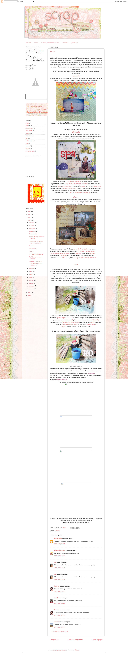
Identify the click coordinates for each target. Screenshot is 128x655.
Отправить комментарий (60, 631)
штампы (73, 188)
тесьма (83, 186)
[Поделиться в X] (75, 528)
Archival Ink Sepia (63, 258)
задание (57, 531)
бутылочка (97, 186)
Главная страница (75, 639)
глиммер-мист (67, 186)
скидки (28, 146)
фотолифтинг (30, 151)
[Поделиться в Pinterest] (79, 528)
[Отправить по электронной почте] (71, 528)
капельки (66, 188)
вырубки (92, 253)
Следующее (54, 639)
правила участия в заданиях (50, 43)
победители (29, 141)
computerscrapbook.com (60, 650)
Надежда (76, 132)
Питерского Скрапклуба (70, 322)
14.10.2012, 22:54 (59, 627)
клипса (85, 184)
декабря (32, 222)
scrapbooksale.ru (61, 380)
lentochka (57, 622)
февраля (32, 286)
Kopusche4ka (58, 538)
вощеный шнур (58, 253)
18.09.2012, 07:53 (59, 544)
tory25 (56, 598)
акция (27, 123)
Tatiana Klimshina (59, 550)
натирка (64, 255)
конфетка (29, 136)
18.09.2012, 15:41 (59, 556)
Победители (32, 248)
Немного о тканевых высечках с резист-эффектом (35, 263)
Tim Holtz (95, 320)
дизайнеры (74, 43)
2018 (29, 211)
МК (27, 138)
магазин (65, 43)
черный (71, 192)
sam (55, 562)
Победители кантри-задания (35, 258)
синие (59, 186)
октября (32, 228)
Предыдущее (97, 639)
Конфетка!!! (33, 234)
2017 (29, 214)
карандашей (68, 320)
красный (87, 192)
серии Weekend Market (80, 249)
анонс (27, 125)
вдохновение (29, 128)
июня (31, 274)
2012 (29, 220)
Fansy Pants (68, 184)
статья (28, 148)
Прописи (31, 246)
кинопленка (77, 184)
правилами (91, 373)
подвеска (67, 253)
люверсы (78, 253)
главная (28, 43)
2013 (29, 217)
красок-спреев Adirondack (65, 318)
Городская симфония (74, 181)
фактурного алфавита (69, 324)
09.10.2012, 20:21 (59, 591)
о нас (36, 43)
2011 (29, 292)
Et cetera (81, 251)
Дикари (52, 51)
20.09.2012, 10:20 (59, 568)
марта (31, 283)
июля (31, 271)
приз (27, 143)
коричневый (79, 192)
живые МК (29, 131)
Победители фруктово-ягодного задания (36, 242)
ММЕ (92, 322)
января (31, 289)
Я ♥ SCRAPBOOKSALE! (36, 254)
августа (31, 268)
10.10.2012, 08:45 (59, 603)
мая (30, 277)
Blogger (77, 650)
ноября (31, 225)
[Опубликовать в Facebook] (77, 528)
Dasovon (56, 586)
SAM (76, 264)
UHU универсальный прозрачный (85, 258)
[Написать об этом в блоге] (73, 528)
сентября (32, 231)
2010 (29, 295)
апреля (31, 280)
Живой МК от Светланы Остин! (36, 237)
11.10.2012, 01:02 (59, 615)
